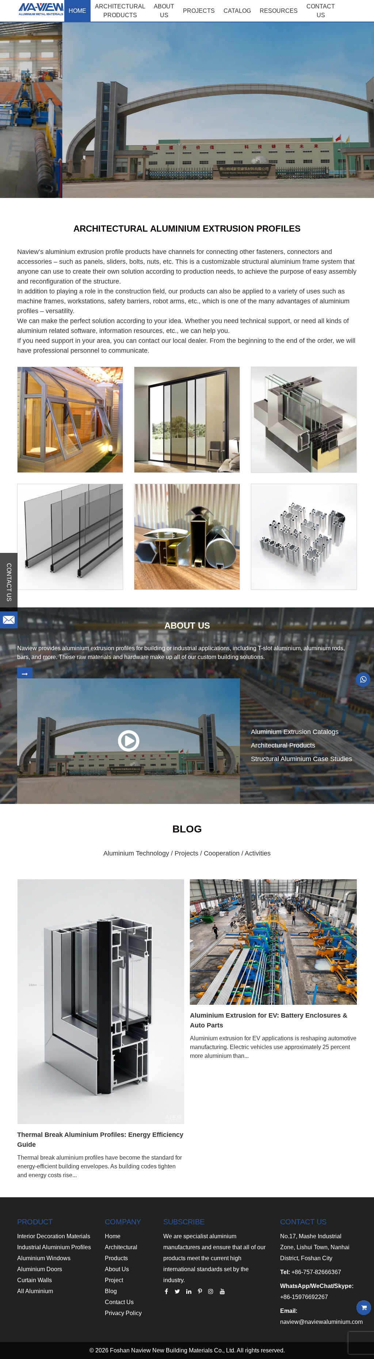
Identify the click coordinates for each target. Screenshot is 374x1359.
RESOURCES (279, 11)
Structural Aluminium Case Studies (301, 759)
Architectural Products (120, 10)
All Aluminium (35, 1291)
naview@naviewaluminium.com (321, 1322)
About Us (117, 1269)
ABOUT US (164, 10)
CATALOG (237, 11)
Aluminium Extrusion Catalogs (295, 731)
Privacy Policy (123, 1313)
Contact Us (119, 1302)
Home (77, 11)
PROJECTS (199, 11)
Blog (111, 1291)
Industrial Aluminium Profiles (54, 1247)
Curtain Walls (34, 1280)
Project (114, 1280)
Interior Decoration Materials (53, 1236)
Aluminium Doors (39, 1269)
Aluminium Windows (43, 1258)
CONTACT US (320, 10)
